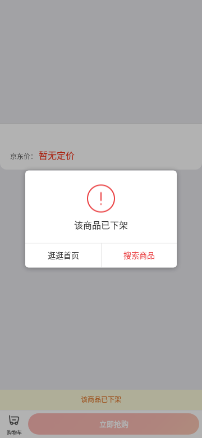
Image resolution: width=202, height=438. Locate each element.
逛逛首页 (63, 255)
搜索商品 (139, 255)
